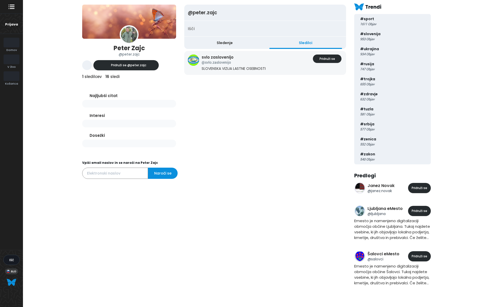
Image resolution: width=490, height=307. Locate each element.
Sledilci (305, 42)
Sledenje (225, 42)
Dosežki (97, 135)
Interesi (97, 115)
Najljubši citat (104, 95)
